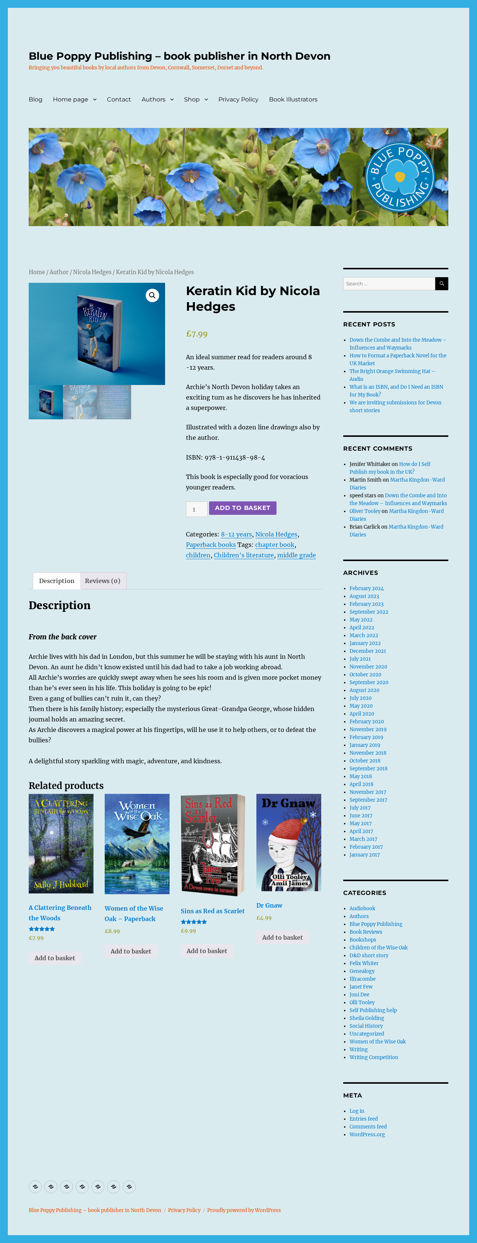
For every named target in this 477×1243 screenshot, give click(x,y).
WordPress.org (367, 1134)
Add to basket (243, 507)
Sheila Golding (367, 1018)
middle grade (296, 555)
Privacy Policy (238, 99)
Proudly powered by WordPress (244, 1210)
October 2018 (365, 761)
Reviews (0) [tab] (102, 581)
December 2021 (368, 651)
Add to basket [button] (55, 958)
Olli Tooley (362, 1002)
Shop (192, 99)
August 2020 (364, 690)
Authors (153, 99)
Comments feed (368, 1127)
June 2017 (361, 816)
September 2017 (369, 800)
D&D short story (369, 955)
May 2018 (361, 776)
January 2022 (365, 643)
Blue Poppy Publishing (376, 924)
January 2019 (365, 745)
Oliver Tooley (365, 511)
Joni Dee (359, 995)
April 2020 (362, 714)
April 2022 (362, 627)
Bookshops (363, 940)
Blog (35, 99)
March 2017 (364, 839)
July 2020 (361, 698)
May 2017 (361, 823)
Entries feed (364, 1119)
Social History (366, 1026)
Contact (119, 99)
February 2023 (366, 604)
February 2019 (366, 737)
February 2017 (366, 847)
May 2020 (361, 706)
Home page (70, 99)
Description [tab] (57, 581)
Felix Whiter (364, 963)
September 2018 (369, 768)
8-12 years (236, 534)
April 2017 (361, 831)
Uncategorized (367, 1034)
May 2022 (361, 620)
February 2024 (367, 588)
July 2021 (360, 659)
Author (59, 272)
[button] (152, 295)
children (198, 555)
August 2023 (364, 596)
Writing (359, 1049)
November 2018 (368, 753)
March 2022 (364, 635)
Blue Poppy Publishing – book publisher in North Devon (180, 56)
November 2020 (368, 667)
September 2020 (369, 682)
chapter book (274, 544)
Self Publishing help (373, 1010)
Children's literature (244, 555)
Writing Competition (374, 1057)
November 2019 (368, 729)
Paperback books (211, 544)
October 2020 (365, 674)
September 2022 (369, 612)
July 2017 (360, 808)
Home (37, 272)
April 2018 (361, 784)
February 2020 (367, 721)
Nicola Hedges (92, 272)
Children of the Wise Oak (379, 948)
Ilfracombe (363, 979)
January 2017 (365, 855)
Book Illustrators (293, 99)
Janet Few (361, 987)
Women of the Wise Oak (378, 1042)
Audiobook (362, 908)
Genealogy (362, 971)
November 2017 (368, 792)
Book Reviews (366, 932)
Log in (357, 1111)
